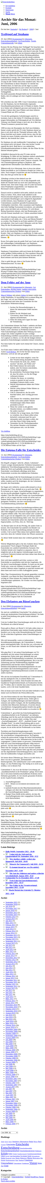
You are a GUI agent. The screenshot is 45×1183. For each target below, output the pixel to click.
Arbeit (10, 1141)
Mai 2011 (9, 995)
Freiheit (15, 1154)
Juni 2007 (9, 1091)
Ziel (2, 1166)
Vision (33, 1162)
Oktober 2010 (11, 1009)
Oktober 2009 (11, 1033)
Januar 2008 (10, 1077)
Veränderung (25, 1163)
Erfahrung (38, 1151)
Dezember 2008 (11, 1054)
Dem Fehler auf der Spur (16, 282)
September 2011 (11, 986)
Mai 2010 (9, 1019)
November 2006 (11, 1105)
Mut (41, 1158)
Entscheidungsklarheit (9, 41)
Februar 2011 (10, 1001)
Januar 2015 (10, 927)
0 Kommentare (16, 39)
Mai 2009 (9, 1044)
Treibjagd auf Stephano (15, 34)
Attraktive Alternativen (20, 1141)
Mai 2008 (9, 1068)
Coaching (3, 1144)
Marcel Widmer (6, 295)
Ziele (6, 1166)
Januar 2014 (10, 933)
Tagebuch (21, 1160)
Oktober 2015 (11, 917)
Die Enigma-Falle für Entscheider (21, 450)
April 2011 (9, 997)
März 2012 (10, 974)
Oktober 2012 (11, 960)
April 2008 (10, 1070)
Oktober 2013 (11, 939)
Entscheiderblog (17, 1177)
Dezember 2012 (11, 958)
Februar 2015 (10, 925)
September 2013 (11, 941)
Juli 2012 (9, 966)
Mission (29, 1158)
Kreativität (8, 1158)
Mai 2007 (9, 1093)
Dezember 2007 (11, 1079)
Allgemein (28, 39)
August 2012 (10, 964)
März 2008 (10, 1072)
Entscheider (22, 1144)
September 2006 (11, 1109)
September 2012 (11, 962)
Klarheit (3, 1158)
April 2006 (10, 1120)
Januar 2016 (10, 911)
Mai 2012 (9, 970)
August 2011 (10, 988)
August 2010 (10, 1013)
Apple (6, 1141)
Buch (39, 1141)
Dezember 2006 (11, 1103)
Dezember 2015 (11, 913)
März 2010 (10, 1023)
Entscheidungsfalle (26, 1148)
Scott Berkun (11, 352)
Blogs (36, 1141)
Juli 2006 (9, 1113)
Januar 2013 (10, 956)
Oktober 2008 (11, 1058)
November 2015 (11, 915)
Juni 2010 (9, 1017)
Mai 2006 (9, 1118)
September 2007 (11, 1085)
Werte (40, 1163)
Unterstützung (17, 1163)
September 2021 (11, 902)
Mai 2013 (9, 947)
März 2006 (10, 1122)
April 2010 (10, 1021)
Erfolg (4, 1153)
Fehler (10, 1154)
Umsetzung (28, 1160)
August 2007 (10, 1087)
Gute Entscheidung (15, 1156)
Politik (3, 1160)
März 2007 (10, 1097)
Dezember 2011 (11, 980)
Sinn (16, 1160)
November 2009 (11, 1031)
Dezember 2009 (11, 1029)
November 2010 (11, 1007)
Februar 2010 (10, 1025)
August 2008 (10, 1062)
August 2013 (10, 943)
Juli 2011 (9, 990)
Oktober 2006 (11, 1107)
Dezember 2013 (11, 935)
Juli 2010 (9, 1015)
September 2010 (11, 1011)
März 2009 (10, 1048)
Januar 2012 (10, 978)
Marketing (23, 1158)
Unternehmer (7, 1163)
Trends (33, 41)
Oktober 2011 (11, 984)
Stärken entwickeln (29, 289)
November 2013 (11, 937)
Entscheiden (10, 1144)
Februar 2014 (10, 931)
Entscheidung (10, 1147)
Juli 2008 (9, 1064)
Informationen (36, 1156)
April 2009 (10, 1046)
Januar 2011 (10, 1003)
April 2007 (10, 1095)
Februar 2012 (10, 976)
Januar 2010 (10, 1027)
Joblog (23, 295)
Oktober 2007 (11, 1083)
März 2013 (10, 952)
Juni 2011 (9, 993)
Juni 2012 (9, 968)
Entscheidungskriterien (27, 1151)
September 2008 (11, 1060)
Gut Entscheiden (24, 41)
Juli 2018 (9, 906)
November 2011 (11, 982)
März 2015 (10, 923)
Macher (18, 1158)
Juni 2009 (9, 1042)
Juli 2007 (9, 1089)
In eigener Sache (26, 1156)
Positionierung (10, 1160)
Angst (2, 1141)
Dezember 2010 (11, 1005)
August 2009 (10, 1038)
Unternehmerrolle (7, 43)
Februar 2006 (10, 1124)
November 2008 (11, 1056)
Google (7, 1156)
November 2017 (11, 908)
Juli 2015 (9, 921)
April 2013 (10, 949)
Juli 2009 (9, 1040)
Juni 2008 (9, 1066)
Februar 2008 (10, 1074)
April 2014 (10, 929)
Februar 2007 (10, 1099)
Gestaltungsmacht (22, 1154)
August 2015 (10, 919)
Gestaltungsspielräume (34, 1154)
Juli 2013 (9, 945)
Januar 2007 (10, 1101)
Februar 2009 (10, 1050)
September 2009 (11, 1036)
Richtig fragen (16, 289)
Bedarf (31, 1141)
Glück (3, 1156)
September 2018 (11, 904)
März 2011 (9, 999)
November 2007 (11, 1081)
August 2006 (10, 1111)
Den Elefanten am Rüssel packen (20, 601)
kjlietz (20, 43)
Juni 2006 (9, 1115)
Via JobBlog (5, 431)
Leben (13, 1158)
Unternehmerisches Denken (11, 291)
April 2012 (10, 972)
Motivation (36, 1158)
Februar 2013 (10, 954)
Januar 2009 (10, 1052)
